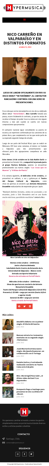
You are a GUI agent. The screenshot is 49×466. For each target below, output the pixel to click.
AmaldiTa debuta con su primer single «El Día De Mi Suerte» (30, 322)
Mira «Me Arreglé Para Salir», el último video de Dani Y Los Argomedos (30, 378)
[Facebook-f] (24, 454)
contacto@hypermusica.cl (15, 443)
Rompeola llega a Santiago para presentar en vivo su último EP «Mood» (30, 391)
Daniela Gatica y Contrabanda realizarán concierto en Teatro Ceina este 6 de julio (30, 364)
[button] (25, 19)
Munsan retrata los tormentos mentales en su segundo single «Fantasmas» (30, 337)
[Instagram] (17, 454)
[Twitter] (31, 454)
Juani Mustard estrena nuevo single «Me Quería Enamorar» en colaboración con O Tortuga (30, 350)
